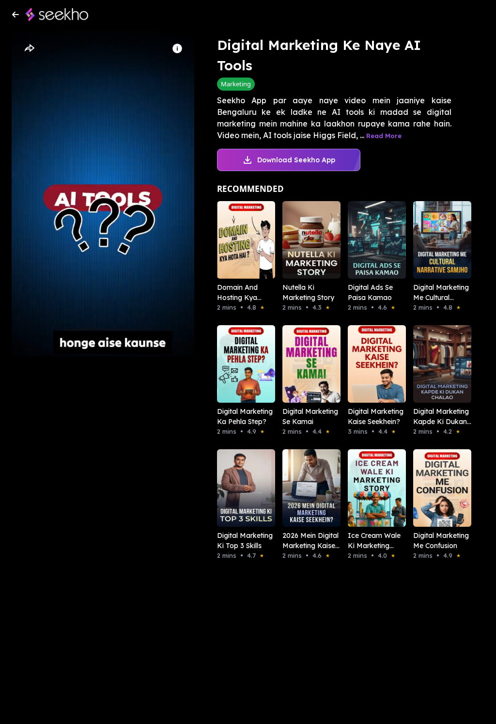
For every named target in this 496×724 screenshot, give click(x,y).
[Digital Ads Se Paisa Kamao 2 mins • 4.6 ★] (367, 240)
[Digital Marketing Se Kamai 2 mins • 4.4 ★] (301, 364)
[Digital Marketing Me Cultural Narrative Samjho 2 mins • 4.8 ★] (432, 240)
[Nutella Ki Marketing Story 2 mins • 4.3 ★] (301, 240)
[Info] (177, 48)
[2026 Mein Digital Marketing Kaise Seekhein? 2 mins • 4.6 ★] (301, 488)
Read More (384, 136)
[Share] (29, 48)
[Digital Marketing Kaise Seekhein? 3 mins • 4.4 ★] (367, 364)
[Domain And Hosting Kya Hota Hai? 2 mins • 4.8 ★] (236, 240)
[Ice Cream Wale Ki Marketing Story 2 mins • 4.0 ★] (367, 488)
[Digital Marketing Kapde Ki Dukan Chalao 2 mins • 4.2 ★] (432, 364)
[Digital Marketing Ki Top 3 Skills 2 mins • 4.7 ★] (236, 488)
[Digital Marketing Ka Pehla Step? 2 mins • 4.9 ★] (236, 364)
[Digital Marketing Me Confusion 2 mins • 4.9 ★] (432, 488)
